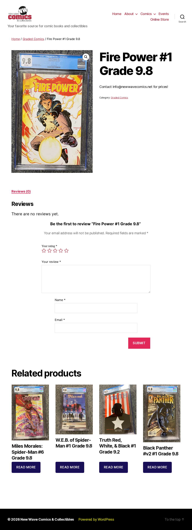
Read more (26, 467)
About (129, 14)
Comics (146, 14)
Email (60, 320)
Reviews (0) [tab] (21, 191)
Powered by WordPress (96, 519)
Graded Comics (33, 39)
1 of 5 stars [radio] (44, 250)
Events (164, 14)
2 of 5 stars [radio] (49, 250)
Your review (51, 262)
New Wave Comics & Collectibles (47, 519)
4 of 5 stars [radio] (60, 250)
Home (116, 14)
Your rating (49, 246)
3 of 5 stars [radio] (55, 250)
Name (60, 300)
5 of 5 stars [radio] (66, 250)
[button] (85, 57)
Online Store (159, 19)
